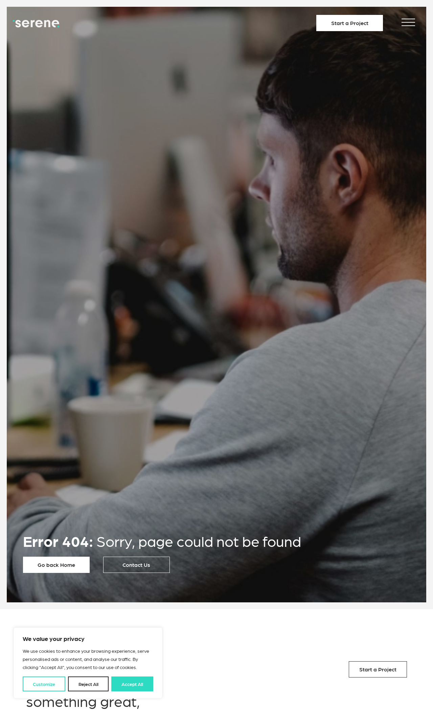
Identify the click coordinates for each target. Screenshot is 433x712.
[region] (88, 662)
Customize (44, 684)
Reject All (88, 684)
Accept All (132, 684)
